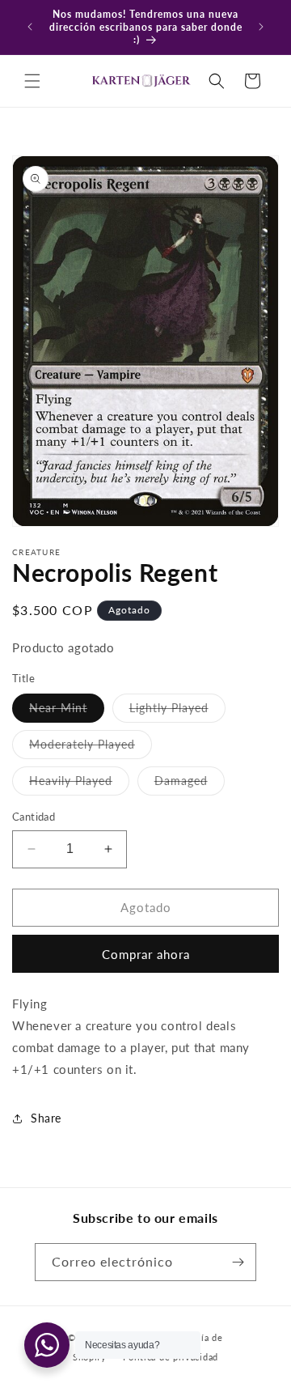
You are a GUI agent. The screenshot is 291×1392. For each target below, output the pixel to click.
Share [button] (46, 1118)
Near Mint (66, 711)
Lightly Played (177, 711)
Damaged (189, 784)
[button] (32, 81)
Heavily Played (79, 784)
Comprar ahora (146, 954)
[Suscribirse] (237, 1262)
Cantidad (33, 816)
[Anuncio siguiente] (261, 27)
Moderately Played (90, 747)
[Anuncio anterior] (30, 27)
